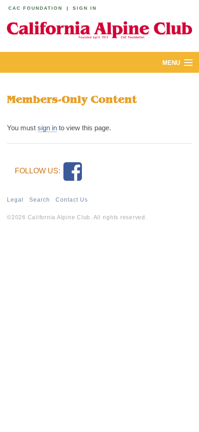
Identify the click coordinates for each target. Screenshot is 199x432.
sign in (47, 128)
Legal (15, 200)
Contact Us (72, 200)
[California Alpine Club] (99, 29)
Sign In (85, 8)
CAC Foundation (35, 8)
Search (39, 200)
